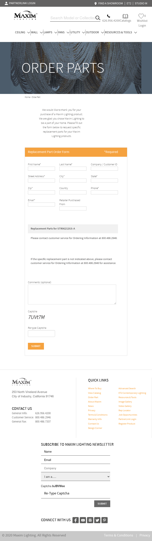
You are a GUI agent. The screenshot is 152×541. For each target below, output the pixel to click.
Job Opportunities (128, 415)
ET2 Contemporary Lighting (132, 393)
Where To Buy (95, 388)
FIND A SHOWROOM (110, 4)
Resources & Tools (127, 397)
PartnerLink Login (127, 419)
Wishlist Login (142, 21)
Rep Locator (125, 410)
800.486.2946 (43, 418)
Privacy (91, 410)
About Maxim (94, 401)
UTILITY (75, 32)
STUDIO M (141, 4)
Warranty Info (95, 419)
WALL (34, 32)
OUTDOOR (93, 32)
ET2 (129, 4)
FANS (61, 32)
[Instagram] (90, 520)
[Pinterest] (104, 520)
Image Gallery (125, 401)
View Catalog (94, 393)
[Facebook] (75, 520)
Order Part (93, 397)
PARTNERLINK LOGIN (21, 3)
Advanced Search (127, 388)
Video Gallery (125, 406)
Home (27, 97)
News (91, 406)
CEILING (20, 32)
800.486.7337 (43, 422)
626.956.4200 (43, 413)
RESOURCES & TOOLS (119, 32)
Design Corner (95, 428)
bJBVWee (58, 486)
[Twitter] (97, 520)
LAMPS (48, 32)
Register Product (127, 423)
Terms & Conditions (97, 415)
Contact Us (93, 423)
